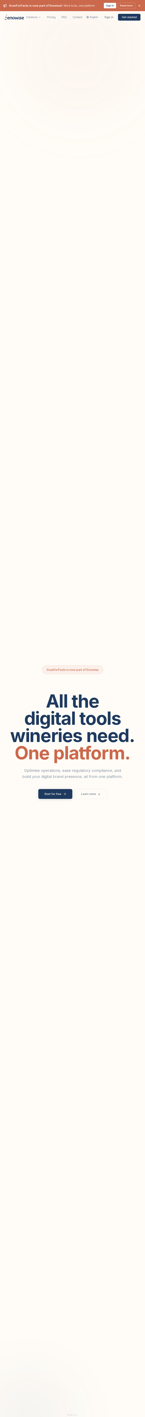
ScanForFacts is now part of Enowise (73, 670)
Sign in (110, 5)
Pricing (51, 17)
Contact (77, 17)
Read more (126, 5)
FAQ (64, 17)
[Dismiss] (139, 5)
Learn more (88, 793)
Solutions (32, 17)
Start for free (52, 793)
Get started (129, 17)
